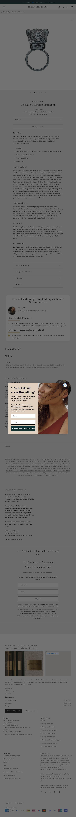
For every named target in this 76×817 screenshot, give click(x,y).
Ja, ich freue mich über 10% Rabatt (23, 428)
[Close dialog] (65, 385)
